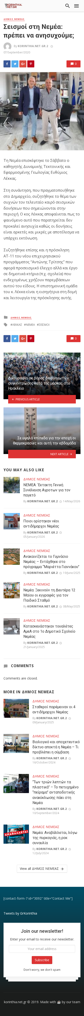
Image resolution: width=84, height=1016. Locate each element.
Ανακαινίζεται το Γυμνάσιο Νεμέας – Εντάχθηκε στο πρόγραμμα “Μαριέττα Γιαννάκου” (51, 561)
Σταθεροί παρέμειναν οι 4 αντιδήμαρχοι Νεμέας (53, 709)
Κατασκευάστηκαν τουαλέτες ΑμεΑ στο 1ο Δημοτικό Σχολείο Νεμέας (49, 631)
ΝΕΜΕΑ (30, 325)
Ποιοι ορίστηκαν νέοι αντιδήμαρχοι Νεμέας (41, 523)
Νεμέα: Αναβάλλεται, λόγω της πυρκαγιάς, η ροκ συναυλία (54, 837)
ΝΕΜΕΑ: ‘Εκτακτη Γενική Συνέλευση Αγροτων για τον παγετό (46, 490)
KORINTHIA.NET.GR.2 (33, 46)
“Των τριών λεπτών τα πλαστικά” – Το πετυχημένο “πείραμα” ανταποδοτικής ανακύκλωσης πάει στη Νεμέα (55, 792)
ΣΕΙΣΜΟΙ (44, 325)
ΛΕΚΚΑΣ (17, 325)
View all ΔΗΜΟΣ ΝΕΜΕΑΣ (39, 868)
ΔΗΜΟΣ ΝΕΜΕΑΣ (14, 19)
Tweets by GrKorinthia (20, 913)
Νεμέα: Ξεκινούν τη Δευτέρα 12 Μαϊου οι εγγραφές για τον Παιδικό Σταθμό (49, 595)
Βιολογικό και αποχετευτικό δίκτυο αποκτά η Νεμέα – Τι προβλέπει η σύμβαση (56, 747)
